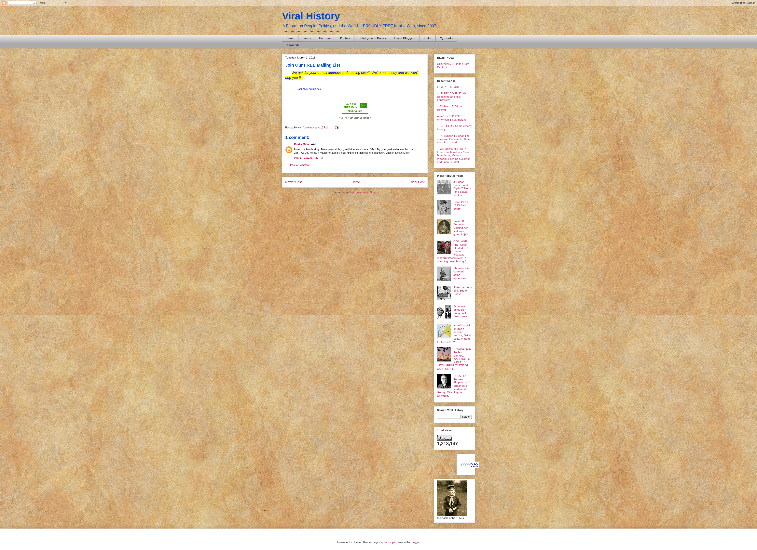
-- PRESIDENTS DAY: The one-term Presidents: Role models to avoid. (453, 139)
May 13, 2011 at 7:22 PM (308, 157)
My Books (446, 38)
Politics (345, 38)
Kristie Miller (302, 144)
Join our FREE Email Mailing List (353, 107)
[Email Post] (336, 127)
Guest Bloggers (404, 38)
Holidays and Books (372, 38)
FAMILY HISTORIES (449, 86)
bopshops (389, 542)
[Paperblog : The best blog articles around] (469, 467)
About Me (292, 44)
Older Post (417, 182)
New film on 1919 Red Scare (460, 205)
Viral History (311, 15)
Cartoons (325, 38)
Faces (307, 38)
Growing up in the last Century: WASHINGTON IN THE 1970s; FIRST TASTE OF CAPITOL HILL (454, 358)
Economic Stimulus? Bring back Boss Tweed (461, 311)
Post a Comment (300, 165)
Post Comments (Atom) (362, 192)
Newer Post (293, 182)
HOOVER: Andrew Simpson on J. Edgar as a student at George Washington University (454, 385)
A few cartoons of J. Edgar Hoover (462, 290)
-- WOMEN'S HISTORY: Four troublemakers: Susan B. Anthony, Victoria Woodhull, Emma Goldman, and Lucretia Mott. (454, 155)
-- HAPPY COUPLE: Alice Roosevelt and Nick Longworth (452, 97)
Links (427, 38)
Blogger (415, 542)
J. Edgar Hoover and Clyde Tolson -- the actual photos (462, 188)
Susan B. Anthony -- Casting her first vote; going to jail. (460, 227)
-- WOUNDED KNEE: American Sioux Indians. (452, 118)
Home (290, 38)
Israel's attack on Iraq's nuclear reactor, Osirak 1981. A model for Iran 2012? (454, 334)
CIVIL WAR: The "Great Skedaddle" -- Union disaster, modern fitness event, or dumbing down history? (453, 251)
